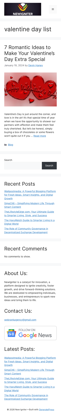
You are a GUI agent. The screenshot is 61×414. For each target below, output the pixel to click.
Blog (10, 144)
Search (8, 160)
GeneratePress (46, 409)
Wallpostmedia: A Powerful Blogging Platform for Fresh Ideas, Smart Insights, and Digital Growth (30, 195)
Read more (39, 135)
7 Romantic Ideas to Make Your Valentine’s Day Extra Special (29, 53)
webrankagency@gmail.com (20, 319)
